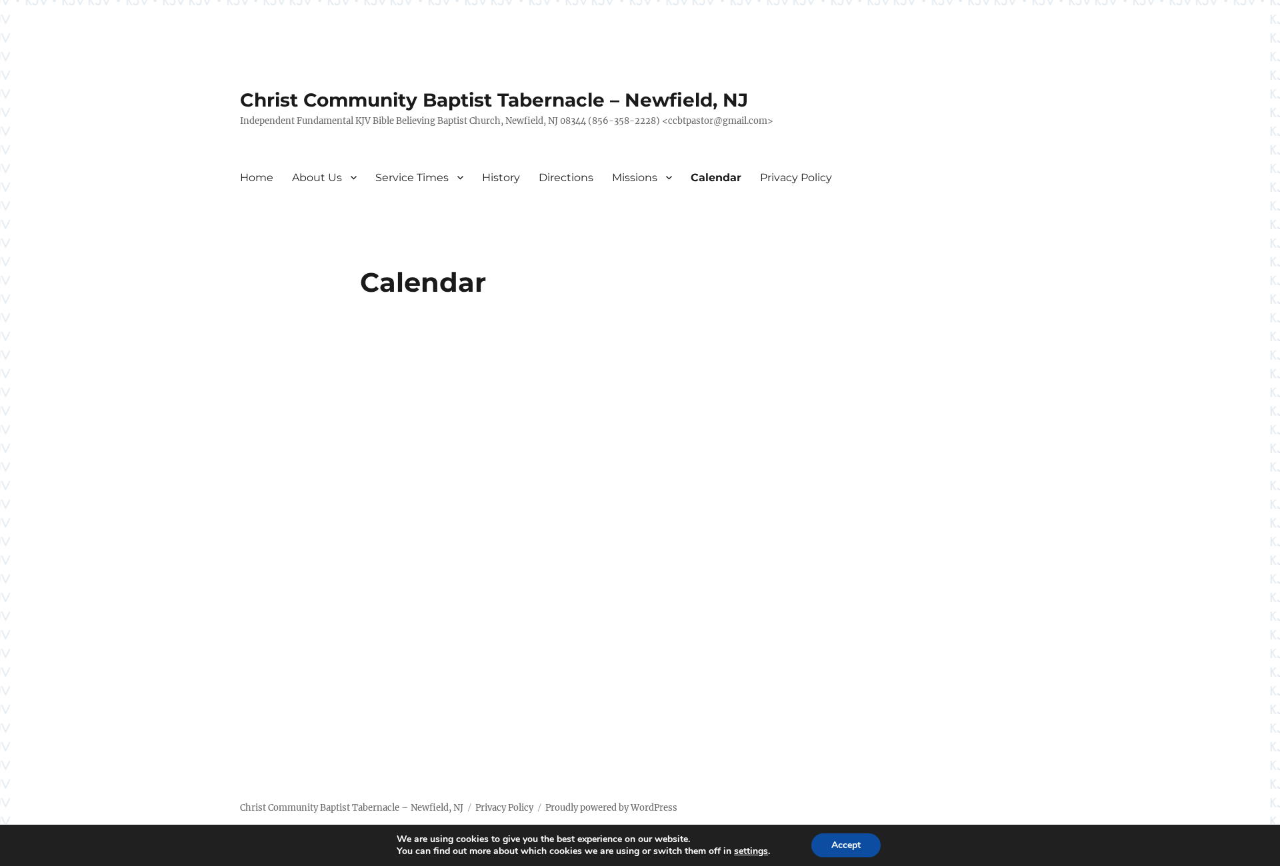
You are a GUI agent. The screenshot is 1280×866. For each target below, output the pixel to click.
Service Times (412, 177)
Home (256, 177)
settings (751, 851)
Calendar (716, 177)
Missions (634, 177)
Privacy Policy (796, 177)
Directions (566, 177)
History (501, 177)
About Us (317, 177)
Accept (846, 845)
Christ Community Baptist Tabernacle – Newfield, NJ (494, 100)
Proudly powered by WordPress (611, 807)
